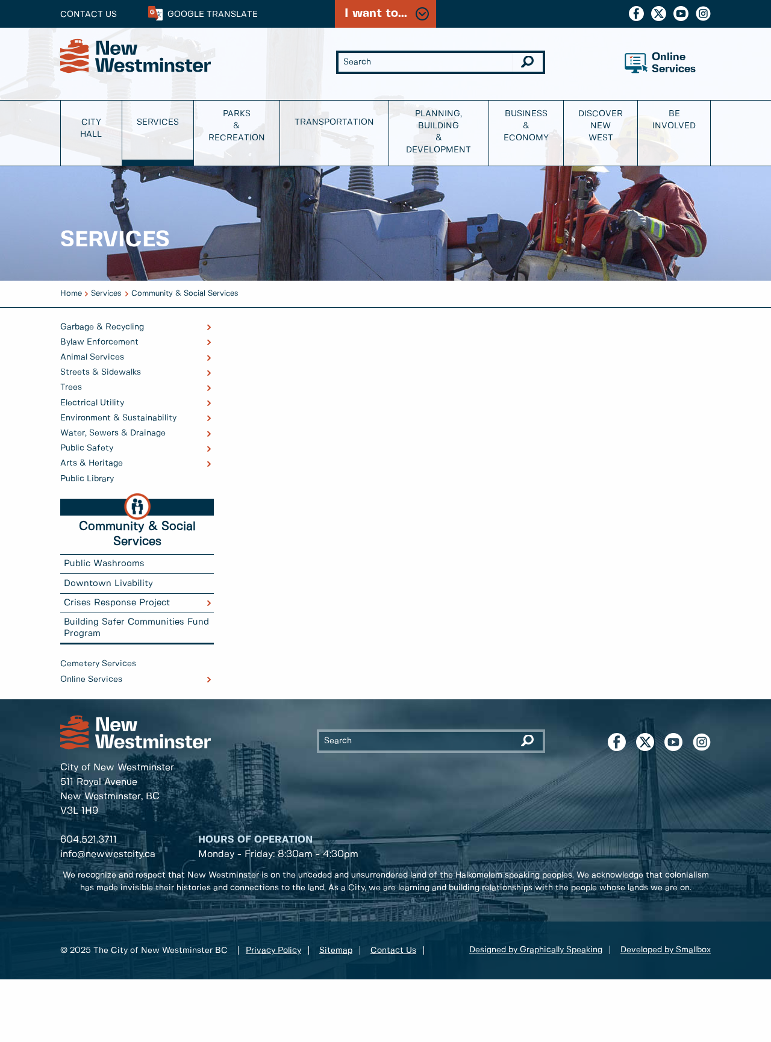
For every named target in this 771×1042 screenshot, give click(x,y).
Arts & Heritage (91, 463)
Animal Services (92, 357)
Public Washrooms (104, 564)
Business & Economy (526, 126)
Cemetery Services (98, 664)
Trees (71, 387)
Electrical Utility (92, 403)
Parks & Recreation (236, 126)
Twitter (658, 13)
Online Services (91, 679)
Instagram (703, 13)
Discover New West (600, 126)
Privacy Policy (273, 950)
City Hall (91, 128)
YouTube (680, 13)
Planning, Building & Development (438, 132)
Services (158, 122)
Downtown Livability (108, 583)
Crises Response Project (117, 603)
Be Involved (674, 120)
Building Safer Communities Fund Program (136, 627)
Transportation (334, 122)
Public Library (87, 479)
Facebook (636, 13)
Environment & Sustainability (118, 418)
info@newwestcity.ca (107, 854)
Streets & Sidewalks (100, 372)
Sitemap (335, 950)
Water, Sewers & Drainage (113, 433)
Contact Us (88, 14)
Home (71, 294)
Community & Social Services (185, 294)
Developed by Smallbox (665, 950)
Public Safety (86, 448)
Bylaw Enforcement (99, 342)
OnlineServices (674, 63)
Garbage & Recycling (102, 327)
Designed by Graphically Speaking (535, 950)
